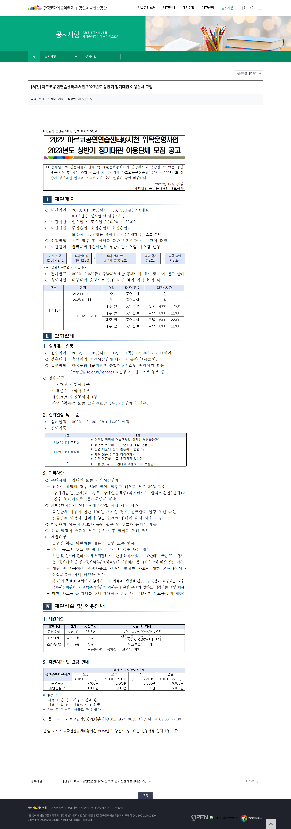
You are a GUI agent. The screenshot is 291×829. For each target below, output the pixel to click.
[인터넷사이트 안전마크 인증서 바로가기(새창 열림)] (224, 818)
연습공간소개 (146, 8)
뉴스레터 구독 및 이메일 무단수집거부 (88, 807)
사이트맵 (118, 807)
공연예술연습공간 (93, 9)
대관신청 (208, 8)
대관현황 (188, 8)
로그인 (243, 8)
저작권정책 (57, 807)
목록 (145, 795)
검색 (252, 8)
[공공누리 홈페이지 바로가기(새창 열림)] (199, 816)
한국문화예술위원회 (50, 7)
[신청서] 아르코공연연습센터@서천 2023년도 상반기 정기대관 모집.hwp (108, 781)
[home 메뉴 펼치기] (34, 56)
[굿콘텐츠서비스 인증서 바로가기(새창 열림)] (251, 816)
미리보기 (250, 781)
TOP (271, 824)
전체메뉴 (260, 8)
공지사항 (227, 8)
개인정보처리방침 (37, 807)
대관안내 (169, 8)
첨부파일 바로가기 (247, 73)
